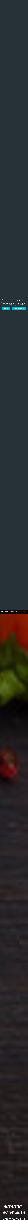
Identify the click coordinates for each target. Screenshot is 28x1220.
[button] (25, 612)
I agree (6, 308)
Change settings (19, 308)
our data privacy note (14, 305)
